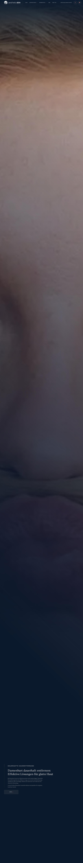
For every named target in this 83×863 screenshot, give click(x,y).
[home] (12, 2)
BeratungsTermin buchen (66, 2)
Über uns (54, 2)
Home (26, 2)
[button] (33, 2)
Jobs (49, 2)
